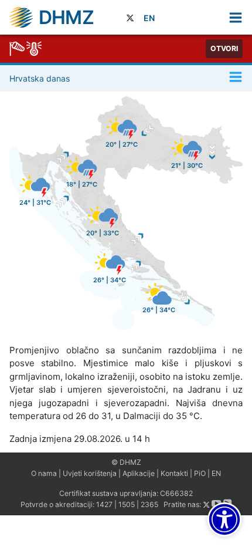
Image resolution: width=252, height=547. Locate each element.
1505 (126, 505)
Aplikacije (138, 473)
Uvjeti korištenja (90, 473)
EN (149, 18)
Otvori (224, 48)
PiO (200, 473)
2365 (149, 505)
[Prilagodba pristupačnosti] (224, 519)
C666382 (176, 493)
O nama (44, 473)
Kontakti (174, 473)
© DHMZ (126, 462)
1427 (104, 505)
